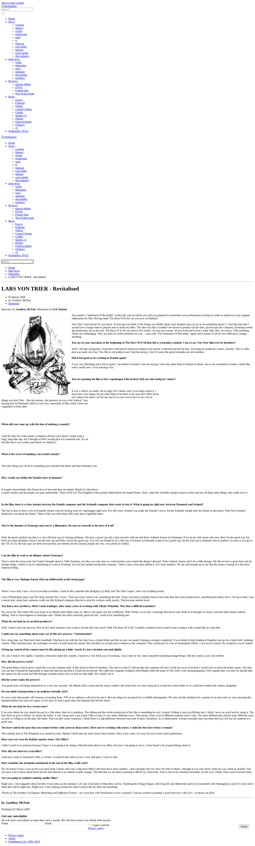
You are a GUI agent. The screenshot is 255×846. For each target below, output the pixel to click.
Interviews (14, 59)
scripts (18, 31)
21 (16, 128)
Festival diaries (23, 121)
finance (19, 28)
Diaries (19, 118)
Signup (243, 826)
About (11, 838)
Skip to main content (12, 2)
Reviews (13, 81)
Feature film (21, 90)
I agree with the (98, 827)
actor (18, 68)
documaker (21, 74)
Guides (19, 112)
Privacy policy (96, 828)
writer (18, 62)
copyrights (21, 46)
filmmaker (20, 65)
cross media (21, 53)
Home (11, 18)
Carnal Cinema (23, 109)
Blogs (11, 96)
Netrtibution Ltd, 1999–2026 (24, 841)
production (21, 34)
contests (19, 24)
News (11, 21)
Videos (19, 106)
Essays (19, 99)
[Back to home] (9, 6)
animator (20, 71)
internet (19, 49)
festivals (19, 43)
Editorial (20, 103)
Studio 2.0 (21, 115)
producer (20, 78)
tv (16, 40)
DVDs (19, 87)
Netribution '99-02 (18, 131)
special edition (23, 84)
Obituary (20, 124)
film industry (22, 56)
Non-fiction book (24, 93)
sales (17, 37)
